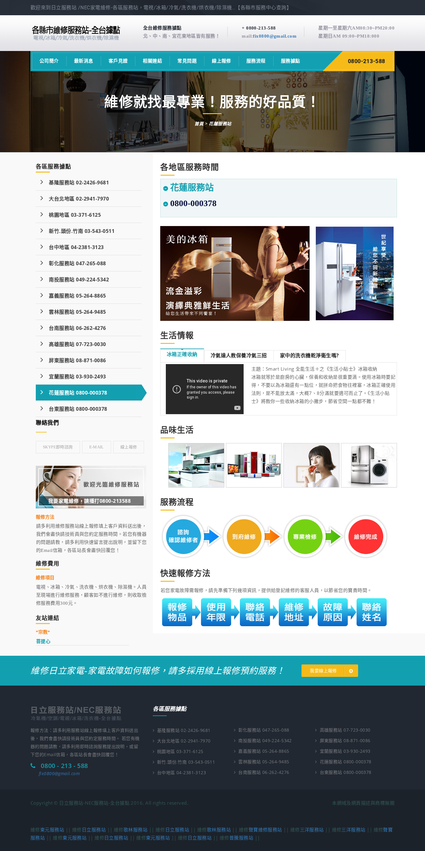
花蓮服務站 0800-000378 (75, 392)
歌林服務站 (135, 829)
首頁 (198, 124)
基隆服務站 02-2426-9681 (76, 182)
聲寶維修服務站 (265, 829)
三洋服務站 (312, 829)
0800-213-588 (366, 61)
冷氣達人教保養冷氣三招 (239, 355)
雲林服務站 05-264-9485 (74, 311)
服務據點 (290, 61)
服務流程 (256, 61)
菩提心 (43, 641)
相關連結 (152, 61)
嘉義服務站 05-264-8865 (74, 295)
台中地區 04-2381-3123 (73, 247)
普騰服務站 (241, 838)
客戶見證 (118, 61)
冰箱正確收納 (182, 354)
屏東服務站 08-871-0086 (74, 360)
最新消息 (83, 61)
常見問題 (187, 61)
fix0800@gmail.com (275, 36)
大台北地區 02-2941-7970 (76, 198)
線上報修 (221, 61)
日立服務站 (94, 829)
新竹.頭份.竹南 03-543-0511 (78, 231)
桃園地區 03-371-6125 (72, 214)
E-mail (96, 447)
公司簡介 (49, 61)
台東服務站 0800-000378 (75, 408)
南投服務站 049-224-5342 (76, 279)
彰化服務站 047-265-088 (74, 263)
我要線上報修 (324, 670)
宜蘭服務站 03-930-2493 (74, 376)
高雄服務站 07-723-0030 (74, 344)
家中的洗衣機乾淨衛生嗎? (309, 355)
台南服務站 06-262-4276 (74, 328)
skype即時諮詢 (58, 447)
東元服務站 (52, 829)
